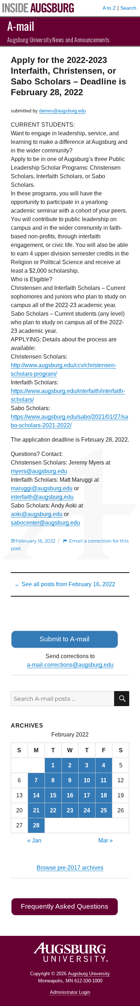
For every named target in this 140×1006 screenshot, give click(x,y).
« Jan (34, 840)
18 (104, 795)
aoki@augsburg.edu (36, 514)
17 (87, 795)
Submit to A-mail (64, 639)
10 (87, 780)
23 (70, 810)
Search (128, 8)
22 (53, 810)
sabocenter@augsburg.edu (45, 523)
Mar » (105, 840)
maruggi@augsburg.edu (42, 488)
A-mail (20, 25)
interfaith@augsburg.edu (42, 497)
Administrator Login (70, 992)
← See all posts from (64, 584)
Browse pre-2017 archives (70, 868)
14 (36, 795)
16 (70, 795)
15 (53, 795)
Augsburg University (89, 973)
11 (104, 780)
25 (104, 810)
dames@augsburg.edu (62, 110)
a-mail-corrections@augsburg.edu (70, 665)
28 (36, 825)
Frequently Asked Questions (64, 906)
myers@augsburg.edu (39, 471)
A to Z (109, 8)
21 (36, 810)
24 (87, 810)
